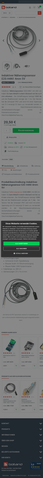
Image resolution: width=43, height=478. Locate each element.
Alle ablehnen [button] (21, 248)
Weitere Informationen (29, 239)
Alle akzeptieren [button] (21, 243)
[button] (21, 253)
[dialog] (21, 239)
